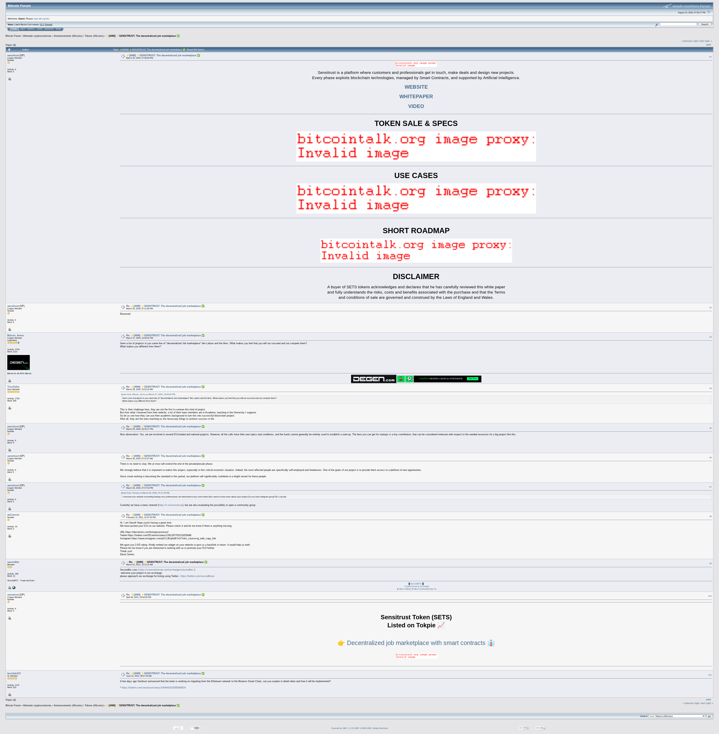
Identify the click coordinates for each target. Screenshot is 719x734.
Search (31, 29)
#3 (710, 337)
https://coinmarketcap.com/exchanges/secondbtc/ (166, 569)
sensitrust (13, 55)
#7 (710, 487)
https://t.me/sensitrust (171, 505)
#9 (710, 563)
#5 (710, 428)
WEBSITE (416, 87)
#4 (710, 388)
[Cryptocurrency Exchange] (13, 587)
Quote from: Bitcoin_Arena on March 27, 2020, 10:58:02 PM (148, 394)
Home (14, 29)
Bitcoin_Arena (15, 335)
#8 (710, 516)
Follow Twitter (404, 589)
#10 (710, 596)
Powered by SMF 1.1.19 (342, 728)
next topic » (705, 41)
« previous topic (690, 41)
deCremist (13, 514)
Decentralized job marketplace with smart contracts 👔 (421, 642)
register (45, 18)
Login (39, 29)
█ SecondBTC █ (416, 584)
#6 (710, 457)
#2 (710, 307)
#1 (710, 57)
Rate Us (432, 589)
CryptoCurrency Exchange (416, 586)
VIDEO (416, 106)
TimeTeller (13, 386)
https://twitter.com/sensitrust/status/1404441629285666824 (154, 687)
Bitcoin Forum (13, 35)
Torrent (48, 24)
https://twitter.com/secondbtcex (197, 576)
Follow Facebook (420, 589)
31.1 (42, 24)
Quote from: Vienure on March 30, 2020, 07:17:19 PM (145, 493)
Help (23, 29)
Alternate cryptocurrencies (37, 35)
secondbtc (13, 562)
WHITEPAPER (416, 96)
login (36, 18)
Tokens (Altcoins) (94, 35)
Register (49, 29)
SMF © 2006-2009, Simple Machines (371, 728)
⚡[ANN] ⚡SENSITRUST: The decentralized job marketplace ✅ (143, 35)
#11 (710, 675)
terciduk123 (14, 673)
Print (708, 44)
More (58, 29)
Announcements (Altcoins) (68, 35)
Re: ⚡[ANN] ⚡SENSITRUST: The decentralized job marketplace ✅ (165, 306)
